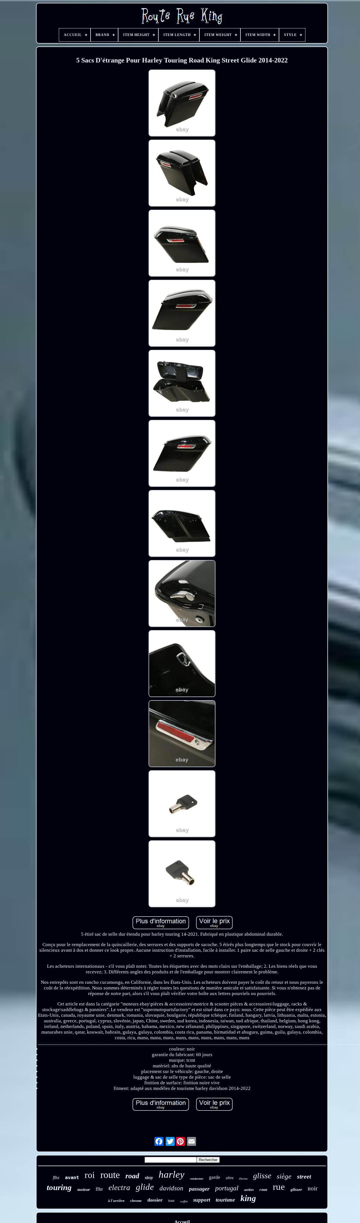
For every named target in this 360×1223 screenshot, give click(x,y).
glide (145, 1187)
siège (284, 1176)
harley (171, 1174)
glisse (262, 1175)
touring (59, 1187)
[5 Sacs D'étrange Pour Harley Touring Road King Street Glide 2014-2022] (182, 104)
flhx (56, 1177)
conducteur (196, 1178)
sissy (149, 1177)
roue (263, 1190)
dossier (155, 1200)
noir (313, 1188)
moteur (83, 1189)
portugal (226, 1188)
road (132, 1176)
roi (90, 1175)
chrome (136, 1201)
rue (279, 1187)
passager (199, 1189)
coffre (184, 1201)
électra (243, 1178)
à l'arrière (116, 1201)
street (304, 1176)
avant (72, 1177)
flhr (99, 1189)
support (201, 1200)
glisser (296, 1189)
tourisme (225, 1200)
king (248, 1198)
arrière (249, 1190)
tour (171, 1201)
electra (119, 1187)
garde (214, 1177)
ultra (229, 1178)
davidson (171, 1188)
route (110, 1175)
